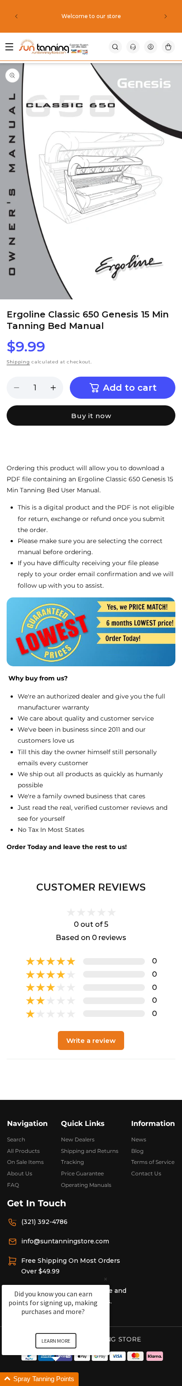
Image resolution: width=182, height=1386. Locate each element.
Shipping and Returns (89, 1151)
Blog (137, 1151)
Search (16, 1139)
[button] (115, 46)
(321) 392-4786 (44, 1222)
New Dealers (78, 1139)
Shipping (18, 362)
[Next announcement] (165, 16)
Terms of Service (152, 1162)
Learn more (56, 1340)
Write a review (91, 1040)
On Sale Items (25, 1162)
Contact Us (146, 1173)
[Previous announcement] (16, 16)
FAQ (13, 1185)
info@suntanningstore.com (65, 1241)
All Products (23, 1151)
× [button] (105, 1279)
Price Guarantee (82, 1173)
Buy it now (91, 416)
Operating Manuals (86, 1185)
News (138, 1139)
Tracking (72, 1162)
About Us (19, 1173)
